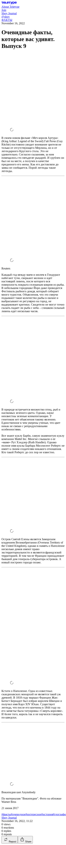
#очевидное (18, 814)
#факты (6, 814)
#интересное (33, 814)
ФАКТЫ (6, 20)
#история (47, 814)
